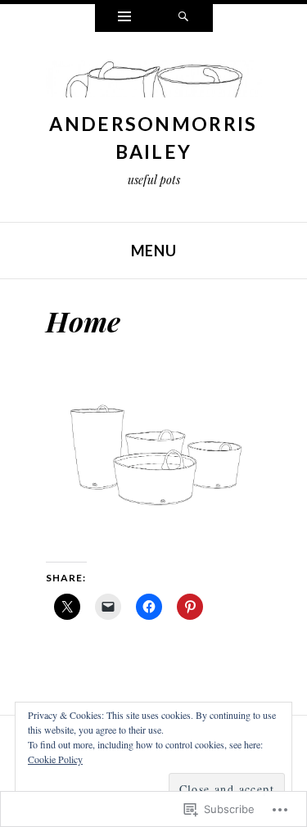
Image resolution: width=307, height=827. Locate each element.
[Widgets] (124, 18)
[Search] (183, 18)
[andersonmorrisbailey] (154, 83)
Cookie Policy (55, 759)
